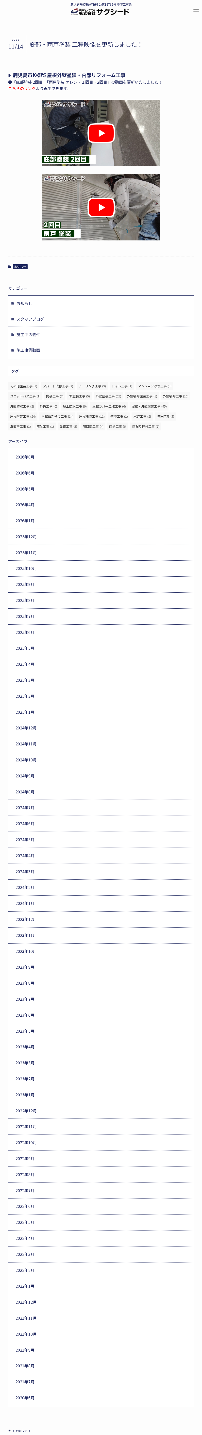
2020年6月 (25, 1398)
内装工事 (55, 396)
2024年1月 (25, 903)
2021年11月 (26, 1318)
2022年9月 (25, 1158)
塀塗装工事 (79, 396)
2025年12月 (26, 536)
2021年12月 (26, 1302)
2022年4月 (25, 1238)
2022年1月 (25, 1286)
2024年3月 (25, 871)
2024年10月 (26, 760)
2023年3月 (25, 1063)
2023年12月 (26, 919)
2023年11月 (26, 935)
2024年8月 (25, 792)
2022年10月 (26, 1142)
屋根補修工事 (92, 416)
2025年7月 (25, 616)
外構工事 (48, 406)
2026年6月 (25, 473)
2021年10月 (26, 1334)
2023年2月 (25, 1079)
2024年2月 (25, 887)
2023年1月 (25, 1095)
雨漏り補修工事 (145, 426)
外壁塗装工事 (108, 396)
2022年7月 (25, 1190)
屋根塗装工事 (23, 416)
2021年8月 (25, 1366)
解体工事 (45, 426)
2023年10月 (26, 951)
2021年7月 (25, 1382)
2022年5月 (25, 1222)
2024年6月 (25, 823)
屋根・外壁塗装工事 (149, 406)
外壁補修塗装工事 (142, 396)
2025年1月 (25, 712)
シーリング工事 (92, 386)
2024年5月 (25, 839)
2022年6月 (25, 1206)
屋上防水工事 (75, 406)
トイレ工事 (122, 386)
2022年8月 (25, 1174)
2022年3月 (25, 1254)
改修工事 (119, 416)
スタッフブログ (30, 319)
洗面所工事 (20, 426)
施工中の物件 (28, 334)
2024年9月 (25, 776)
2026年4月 (25, 504)
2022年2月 (25, 1270)
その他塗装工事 (23, 386)
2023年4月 (25, 1047)
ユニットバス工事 (25, 396)
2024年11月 (26, 744)
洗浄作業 (165, 416)
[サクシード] (100, 12)
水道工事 (142, 416)
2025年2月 (25, 696)
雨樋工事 (118, 426)
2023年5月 (25, 1031)
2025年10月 (26, 568)
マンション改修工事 (154, 386)
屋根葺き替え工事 (57, 416)
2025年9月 (25, 584)
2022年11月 (26, 1126)
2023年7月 (25, 999)
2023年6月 (25, 1015)
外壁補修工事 (175, 396)
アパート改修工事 (58, 386)
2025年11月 (26, 552)
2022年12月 (26, 1111)
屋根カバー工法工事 (109, 406)
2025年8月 (25, 600)
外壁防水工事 (22, 406)
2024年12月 (26, 728)
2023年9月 (25, 967)
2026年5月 (25, 489)
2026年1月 (25, 520)
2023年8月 (25, 983)
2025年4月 (25, 664)
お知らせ (20, 267)
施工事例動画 (28, 350)
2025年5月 (25, 648)
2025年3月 (25, 680)
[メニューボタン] (196, 10)
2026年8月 (25, 457)
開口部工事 (93, 426)
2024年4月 (25, 855)
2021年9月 (25, 1350)
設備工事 (68, 426)
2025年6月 (25, 632)
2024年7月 (25, 807)
